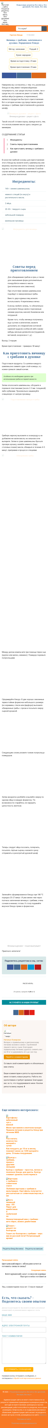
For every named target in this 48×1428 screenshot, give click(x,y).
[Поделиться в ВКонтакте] (17, 967)
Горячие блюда (16, 35)
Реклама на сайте (24, 1419)
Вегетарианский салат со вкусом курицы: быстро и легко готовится (25, 1275)
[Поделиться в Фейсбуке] (10, 967)
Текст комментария (12, 1336)
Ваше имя (7, 1315)
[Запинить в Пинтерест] (38, 967)
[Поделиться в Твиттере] (31, 967)
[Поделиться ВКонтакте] (24, 75)
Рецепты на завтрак (34, 1249)
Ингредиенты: (16, 140)
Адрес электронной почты (16, 1325)
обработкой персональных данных (27, 1378)
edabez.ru (42, 1415)
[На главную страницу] (5, 13)
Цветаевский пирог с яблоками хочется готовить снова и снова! (21, 1265)
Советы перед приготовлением (24, 144)
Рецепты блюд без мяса (13, 1249)
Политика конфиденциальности (24, 1423)
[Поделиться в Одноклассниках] (38, 75)
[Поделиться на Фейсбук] (9, 75)
